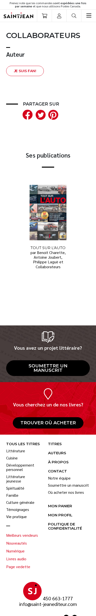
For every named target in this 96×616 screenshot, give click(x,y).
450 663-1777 (58, 598)
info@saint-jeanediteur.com (48, 604)
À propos (58, 462)
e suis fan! (25, 71)
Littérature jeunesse (15, 478)
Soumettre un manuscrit (48, 368)
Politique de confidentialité (65, 526)
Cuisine (12, 458)
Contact (57, 471)
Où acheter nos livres (66, 492)
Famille (12, 495)
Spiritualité (15, 488)
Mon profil (60, 515)
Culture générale (20, 502)
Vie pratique (16, 516)
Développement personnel (20, 467)
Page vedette (18, 566)
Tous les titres (23, 444)
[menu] (88, 16)
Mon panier (60, 506)
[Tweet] (39, 114)
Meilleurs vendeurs (22, 535)
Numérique (15, 551)
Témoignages (17, 509)
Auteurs (57, 453)
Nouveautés (16, 543)
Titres (55, 444)
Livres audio (16, 559)
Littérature (15, 451)
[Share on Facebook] (26, 114)
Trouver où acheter (48, 423)
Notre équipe (59, 478)
